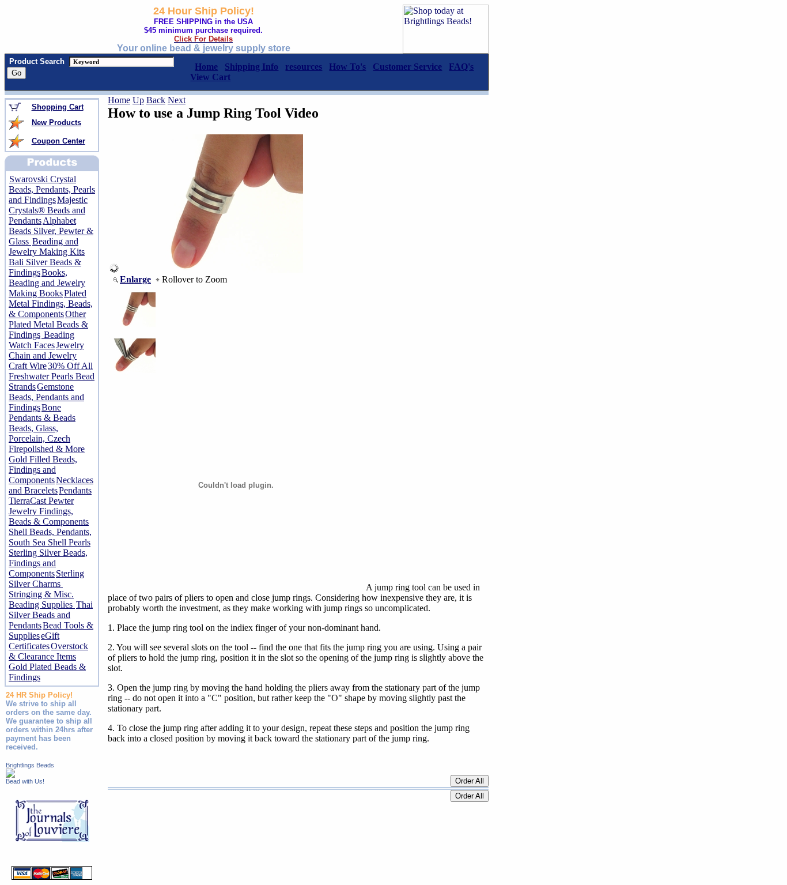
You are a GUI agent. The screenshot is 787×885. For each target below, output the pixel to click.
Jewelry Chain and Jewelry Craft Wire (46, 355)
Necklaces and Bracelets (51, 485)
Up (138, 100)
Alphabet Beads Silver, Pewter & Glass (51, 231)
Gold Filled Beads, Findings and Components (43, 469)
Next (177, 100)
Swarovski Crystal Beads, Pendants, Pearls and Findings (52, 189)
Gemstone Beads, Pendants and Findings (46, 397)
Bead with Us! (25, 781)
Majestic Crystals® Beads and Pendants (48, 210)
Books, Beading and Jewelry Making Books (47, 283)
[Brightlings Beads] (10, 774)
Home (119, 100)
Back (155, 100)
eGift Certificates (34, 641)
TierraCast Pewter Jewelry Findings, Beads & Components (49, 511)
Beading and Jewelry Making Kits (47, 246)
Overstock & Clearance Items (48, 651)
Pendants (75, 490)
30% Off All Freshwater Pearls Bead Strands (51, 376)
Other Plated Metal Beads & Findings (48, 324)
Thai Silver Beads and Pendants (51, 615)
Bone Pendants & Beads (42, 412)
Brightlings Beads (30, 765)
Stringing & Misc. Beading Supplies (42, 599)
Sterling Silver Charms (46, 578)
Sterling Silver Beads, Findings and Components (48, 563)
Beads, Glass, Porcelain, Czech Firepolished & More (47, 438)
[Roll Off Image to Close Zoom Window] (211, 269)
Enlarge (135, 279)
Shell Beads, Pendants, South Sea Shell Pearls (50, 537)
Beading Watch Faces (41, 340)
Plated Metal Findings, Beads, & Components (51, 303)
